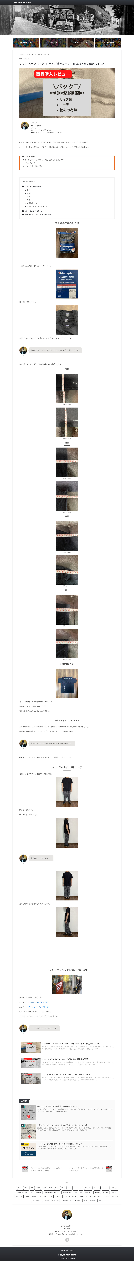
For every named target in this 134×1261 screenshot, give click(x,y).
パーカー (46, 1200)
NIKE (75, 1192)
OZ (81, 1192)
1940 (32, 1188)
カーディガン (98, 1196)
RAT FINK (105, 1192)
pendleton (88, 1192)
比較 (99, 1200)
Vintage (88, 1196)
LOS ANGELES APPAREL (52, 1192)
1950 (38, 1188)
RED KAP (114, 1192)
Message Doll (66, 1192)
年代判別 (92, 1200)
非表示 (32, 181)
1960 (44, 1188)
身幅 (28, 193)
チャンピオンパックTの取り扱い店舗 (38, 214)
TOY (51, 1196)
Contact (72, 1250)
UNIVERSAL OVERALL (70, 1196)
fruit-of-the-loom (22, 1192)
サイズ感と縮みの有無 (33, 186)
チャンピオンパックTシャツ (39, 1007)
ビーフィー (55, 1200)
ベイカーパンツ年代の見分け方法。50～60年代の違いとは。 (59, 1106)
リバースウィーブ (67, 1200)
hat (32, 1192)
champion (96, 1188)
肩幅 (28, 197)
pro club (97, 1192)
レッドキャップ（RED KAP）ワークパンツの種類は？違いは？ (59, 1144)
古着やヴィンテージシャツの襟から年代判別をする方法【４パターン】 (62, 1125)
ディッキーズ (37, 1200)
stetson (34, 1196)
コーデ (107, 1196)
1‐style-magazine (22, 2)
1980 (56, 1188)
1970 (50, 1188)
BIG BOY (87, 1188)
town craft (43, 1196)
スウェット (115, 1196)
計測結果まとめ (32, 203)
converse (105, 1188)
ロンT (85, 1200)
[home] (32, 135)
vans (81, 1196)
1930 (25, 1188)
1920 (19, 1188)
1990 (62, 1188)
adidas (70, 1188)
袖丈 (28, 200)
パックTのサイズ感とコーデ (35, 211)
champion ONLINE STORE (38, 1002)
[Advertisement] (67, 952)
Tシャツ (58, 1196)
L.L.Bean (38, 1192)
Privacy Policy (64, 1250)
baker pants (78, 1188)
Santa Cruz (19, 1196)
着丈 (28, 190)
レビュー (77, 1200)
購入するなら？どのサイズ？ (37, 206)
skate (27, 1196)
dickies (114, 1188)
